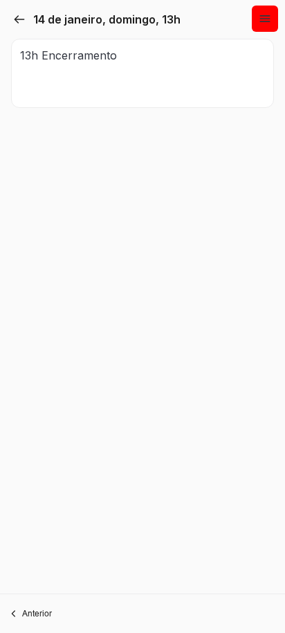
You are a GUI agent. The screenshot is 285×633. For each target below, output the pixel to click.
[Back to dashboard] (19, 19)
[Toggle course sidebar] (265, 19)
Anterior (37, 613)
